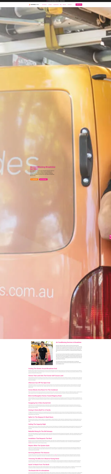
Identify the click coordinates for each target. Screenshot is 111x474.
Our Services (44, 4)
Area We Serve (56, 4)
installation (30, 442)
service (56, 454)
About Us (64, 4)
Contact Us (70, 4)
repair (38, 448)
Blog (60, 4)
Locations (50, 4)
